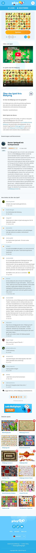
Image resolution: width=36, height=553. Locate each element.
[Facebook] (14, 526)
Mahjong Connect (14, 189)
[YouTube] (22, 526)
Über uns (23, 531)
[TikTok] (18, 526)
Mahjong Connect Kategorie (17, 128)
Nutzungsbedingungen (19, 545)
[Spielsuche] (33, 3)
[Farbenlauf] (18, 412)
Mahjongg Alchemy (20, 126)
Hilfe (11, 531)
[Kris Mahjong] (18, 21)
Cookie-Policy (25, 544)
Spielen (18, 32)
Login (12, 8)
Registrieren (23, 8)
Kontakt (16, 531)
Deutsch (18, 536)
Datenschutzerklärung (13, 544)
